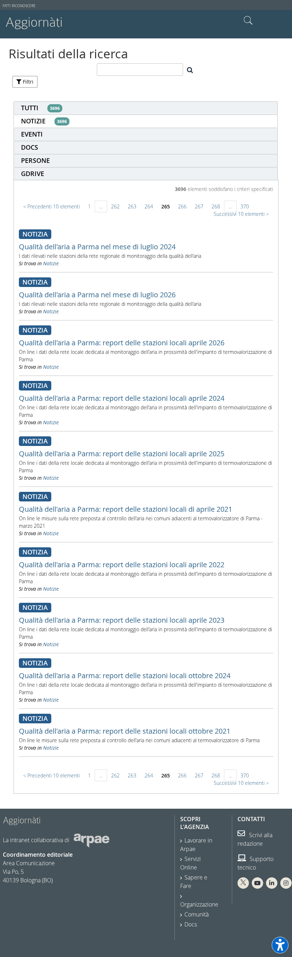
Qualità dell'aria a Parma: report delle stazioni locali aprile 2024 (121, 398)
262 (115, 206)
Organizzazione (199, 904)
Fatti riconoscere (19, 6)
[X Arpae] (243, 883)
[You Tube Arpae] (257, 883)
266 (182, 206)
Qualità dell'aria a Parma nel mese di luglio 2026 (97, 294)
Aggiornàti (34, 22)
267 (199, 206)
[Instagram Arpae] (286, 883)
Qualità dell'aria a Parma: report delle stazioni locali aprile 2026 (121, 342)
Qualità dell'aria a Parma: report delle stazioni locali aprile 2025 (121, 453)
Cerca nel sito (248, 21)
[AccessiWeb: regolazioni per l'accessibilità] (280, 945)
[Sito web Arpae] (91, 840)
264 (149, 206)
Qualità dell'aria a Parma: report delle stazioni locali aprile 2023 (121, 620)
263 (132, 206)
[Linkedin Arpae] (271, 883)
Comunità (196, 914)
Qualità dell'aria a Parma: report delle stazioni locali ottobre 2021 (124, 731)
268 (216, 206)
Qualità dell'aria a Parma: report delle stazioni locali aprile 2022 (121, 564)
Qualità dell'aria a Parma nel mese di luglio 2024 (97, 246)
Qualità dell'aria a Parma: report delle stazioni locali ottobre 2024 (124, 675)
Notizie (51, 263)
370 (244, 206)
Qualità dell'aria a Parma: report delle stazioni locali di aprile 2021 (125, 509)
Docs (190, 924)
